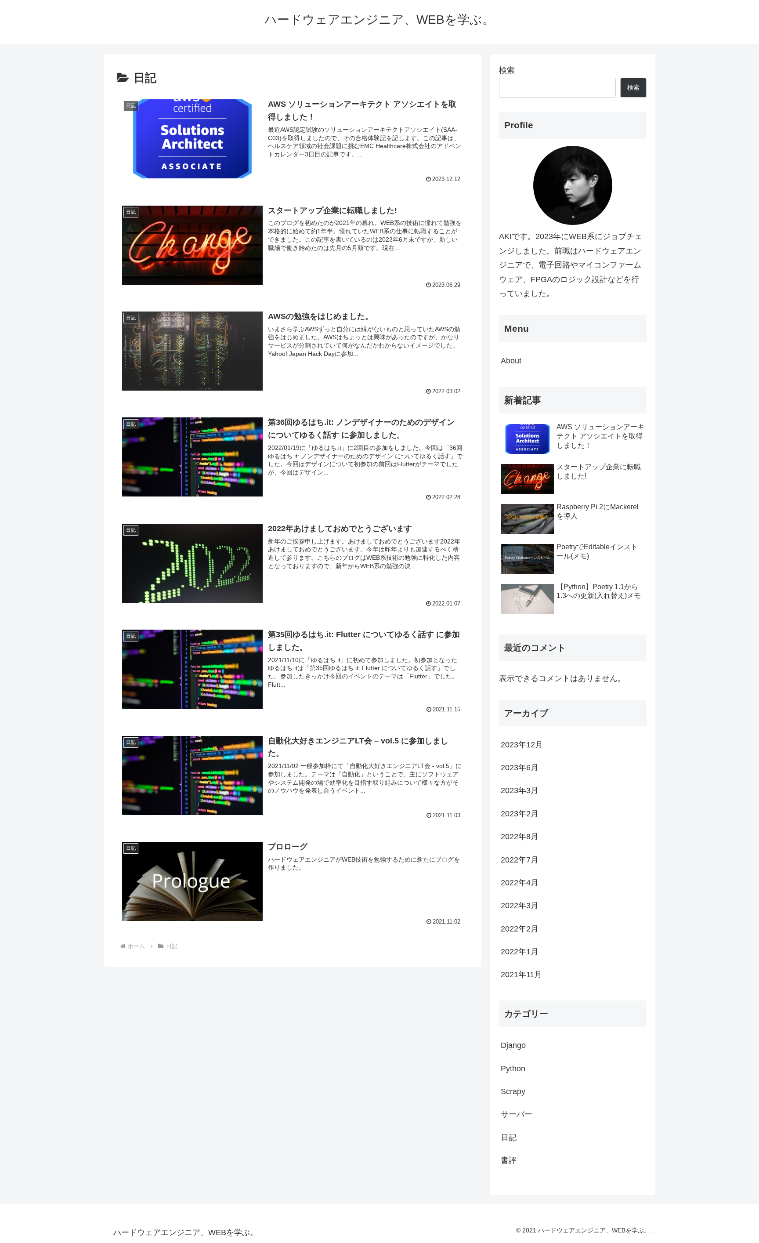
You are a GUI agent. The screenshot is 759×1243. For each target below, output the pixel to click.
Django (513, 1045)
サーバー (516, 1114)
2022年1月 (520, 951)
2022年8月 (520, 836)
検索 (507, 70)
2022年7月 (520, 859)
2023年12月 (522, 744)
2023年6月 (520, 767)
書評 (509, 1160)
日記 (509, 1137)
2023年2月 (520, 813)
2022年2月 (520, 928)
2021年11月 (521, 974)
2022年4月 (520, 882)
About (511, 360)
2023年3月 (520, 790)
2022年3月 (520, 905)
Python (513, 1068)
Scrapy (513, 1091)
